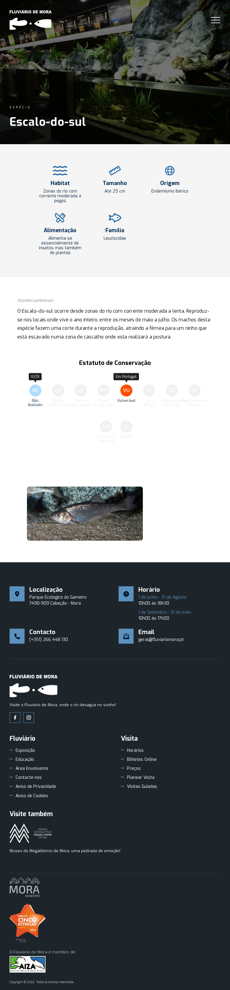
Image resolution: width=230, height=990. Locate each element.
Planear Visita (141, 777)
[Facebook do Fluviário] (15, 717)
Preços (134, 768)
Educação (25, 759)
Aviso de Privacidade (36, 786)
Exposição (25, 750)
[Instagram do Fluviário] (28, 717)
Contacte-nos (29, 777)
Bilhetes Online (142, 759)
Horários (135, 750)
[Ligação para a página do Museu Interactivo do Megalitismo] (31, 834)
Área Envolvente (32, 768)
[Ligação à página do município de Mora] (25, 888)
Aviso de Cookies (32, 796)
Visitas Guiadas (142, 786)
